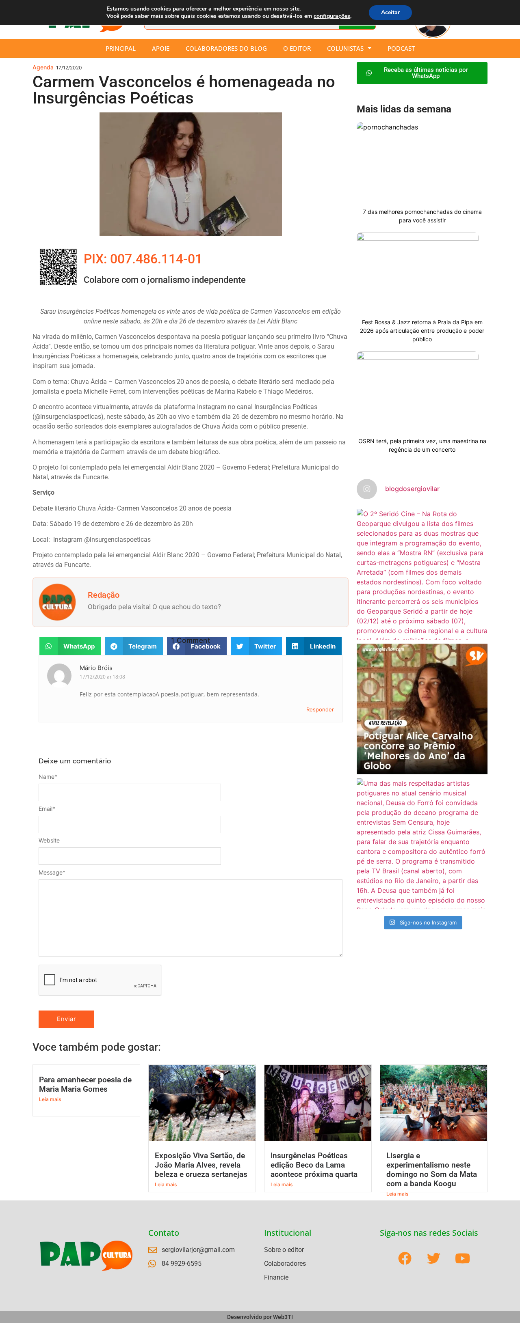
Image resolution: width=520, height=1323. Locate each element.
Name (48, 777)
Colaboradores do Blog (226, 48)
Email (47, 809)
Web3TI (283, 1317)
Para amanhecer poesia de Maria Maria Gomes (85, 1084)
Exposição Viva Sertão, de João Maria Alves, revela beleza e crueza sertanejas (201, 1165)
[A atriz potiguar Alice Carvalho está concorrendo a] (422, 709)
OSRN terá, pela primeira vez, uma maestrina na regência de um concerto (422, 445)
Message (52, 872)
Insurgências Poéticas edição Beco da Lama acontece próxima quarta (314, 1165)
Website (49, 840)
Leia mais (50, 1099)
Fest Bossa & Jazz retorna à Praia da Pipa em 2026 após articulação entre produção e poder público (422, 331)
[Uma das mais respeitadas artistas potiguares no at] (422, 843)
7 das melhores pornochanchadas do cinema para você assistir (422, 216)
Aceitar (390, 12)
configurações (332, 16)
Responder (320, 709)
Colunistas (345, 48)
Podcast (401, 48)
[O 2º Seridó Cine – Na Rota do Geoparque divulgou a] (422, 574)
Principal (121, 48)
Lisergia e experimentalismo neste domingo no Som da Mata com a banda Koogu (431, 1169)
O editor (297, 48)
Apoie (160, 48)
